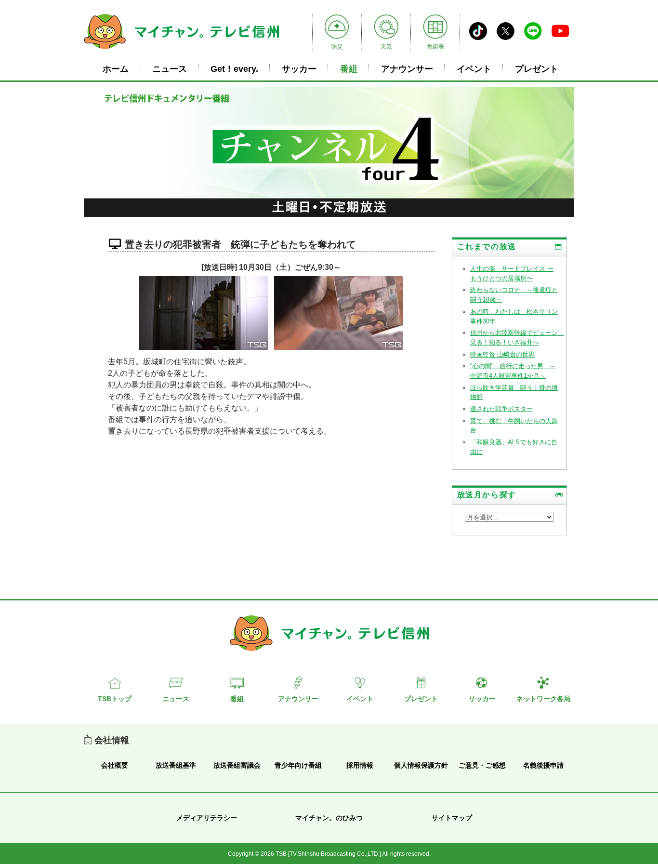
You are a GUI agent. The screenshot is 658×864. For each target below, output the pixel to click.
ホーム (116, 69)
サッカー (299, 69)
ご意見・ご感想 (482, 765)
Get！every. (234, 69)
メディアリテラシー (206, 818)
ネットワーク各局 (543, 699)
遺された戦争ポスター (501, 408)
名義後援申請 (543, 765)
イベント (474, 69)
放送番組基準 (176, 765)
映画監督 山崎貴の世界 (502, 354)
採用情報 (359, 765)
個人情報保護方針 (421, 765)
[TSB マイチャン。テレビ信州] (181, 50)
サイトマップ (452, 818)
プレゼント (536, 69)
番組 (348, 69)
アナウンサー (407, 69)
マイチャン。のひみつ (329, 818)
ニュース (169, 69)
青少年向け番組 (298, 765)
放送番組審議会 (237, 765)
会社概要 (114, 765)
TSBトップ (115, 699)
